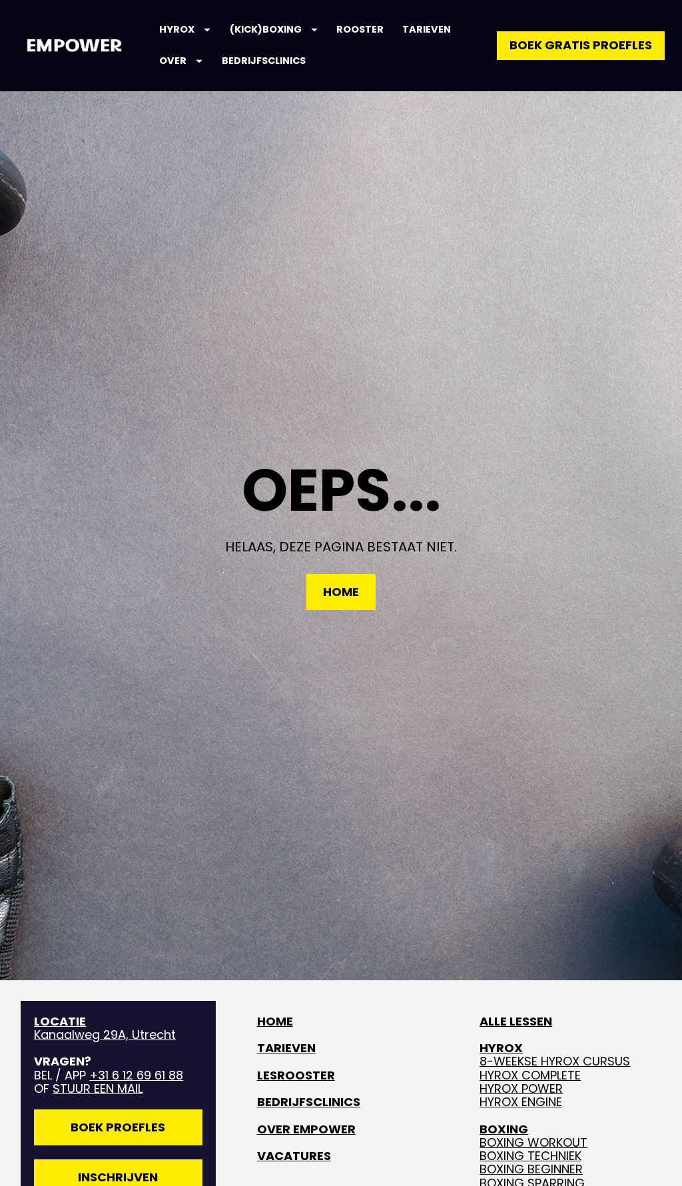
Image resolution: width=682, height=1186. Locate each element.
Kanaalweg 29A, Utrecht (105, 1028)
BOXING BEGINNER (531, 1169)
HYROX (176, 29)
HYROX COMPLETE (530, 1075)
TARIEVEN (426, 29)
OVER (172, 60)
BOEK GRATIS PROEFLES (581, 45)
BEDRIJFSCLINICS (264, 60)
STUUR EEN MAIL (98, 1088)
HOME (341, 591)
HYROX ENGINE (521, 1101)
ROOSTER (360, 29)
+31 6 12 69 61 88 (136, 1075)
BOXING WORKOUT (533, 1142)
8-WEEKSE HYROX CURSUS (555, 1061)
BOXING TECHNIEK (530, 1155)
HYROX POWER (521, 1088)
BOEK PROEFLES (118, 1127)
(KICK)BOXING (266, 29)
